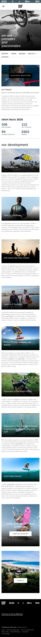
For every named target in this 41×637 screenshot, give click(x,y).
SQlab (16, 399)
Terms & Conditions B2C (13, 630)
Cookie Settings (6, 633)
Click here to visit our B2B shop (12, 614)
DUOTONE (9, 316)
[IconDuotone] (12, 1)
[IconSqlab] (27, 1)
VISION (13, 54)
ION (5, 223)
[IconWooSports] (37, 1)
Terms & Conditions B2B (27, 630)
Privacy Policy (5, 631)
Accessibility (25, 631)
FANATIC (11, 358)
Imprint (3, 630)
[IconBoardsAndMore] (20, 6)
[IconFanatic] (19, 1)
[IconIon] (4, 1)
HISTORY (5, 54)
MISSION (22, 54)
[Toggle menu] (3, 6)
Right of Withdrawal (15, 631)
